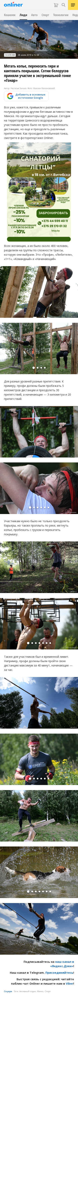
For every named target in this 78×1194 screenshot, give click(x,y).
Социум (8, 991)
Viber (69, 983)
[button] (33, 368)
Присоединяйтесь (59, 972)
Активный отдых (27, 991)
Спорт (48, 991)
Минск (40, 991)
